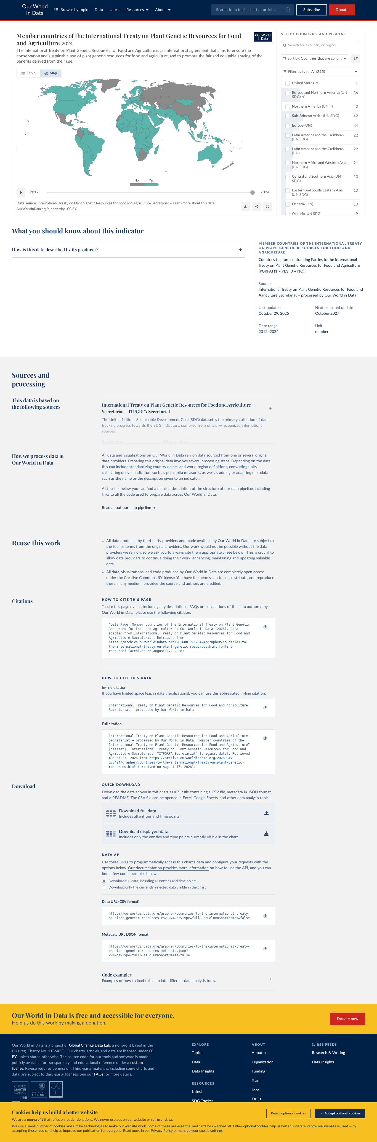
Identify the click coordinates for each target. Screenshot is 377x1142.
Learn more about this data (193, 203)
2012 (34, 192)
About (160, 10)
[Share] (256, 206)
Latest (115, 10)
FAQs (98, 1074)
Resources (135, 10)
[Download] (245, 206)
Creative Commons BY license (149, 578)
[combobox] (252, 9)
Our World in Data (35, 10)
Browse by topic (74, 10)
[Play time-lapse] (21, 192)
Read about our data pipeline (126, 508)
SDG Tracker (202, 1101)
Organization (263, 1062)
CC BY (71, 208)
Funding (258, 1071)
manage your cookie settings (200, 1131)
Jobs (255, 1090)
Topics (197, 1053)
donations (84, 1120)
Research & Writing (328, 1053)
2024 (265, 192)
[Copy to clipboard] (259, 627)
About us (259, 1053)
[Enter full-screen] (267, 206)
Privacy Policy (162, 1131)
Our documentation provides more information (168, 868)
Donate (342, 10)
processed (309, 295)
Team (256, 1081)
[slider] (252, 192)
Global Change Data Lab (89, 1045)
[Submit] (287, 10)
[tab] (28, 73)
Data (99, 10)
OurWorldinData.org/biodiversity (41, 208)
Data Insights (203, 1071)
